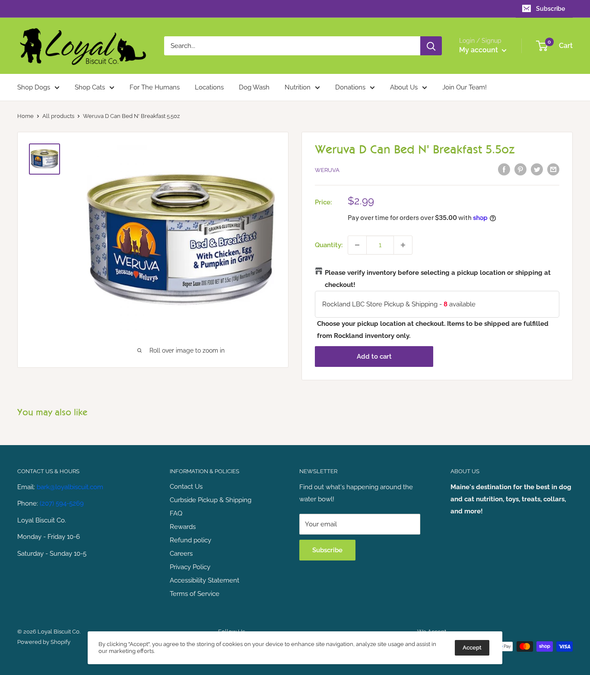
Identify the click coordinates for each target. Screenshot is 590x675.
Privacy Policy (190, 567)
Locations (209, 87)
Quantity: (329, 245)
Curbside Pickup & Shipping (210, 500)
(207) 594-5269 (62, 503)
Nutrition (298, 87)
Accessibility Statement (204, 580)
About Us (404, 87)
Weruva (327, 170)
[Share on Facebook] (504, 169)
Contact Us (186, 486)
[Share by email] (553, 169)
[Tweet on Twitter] (537, 169)
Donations (350, 87)
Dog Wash (254, 87)
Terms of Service (194, 594)
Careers (181, 553)
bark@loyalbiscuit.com (70, 487)
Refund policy (190, 540)
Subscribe (550, 8)
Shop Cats (90, 87)
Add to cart (374, 356)
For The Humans (155, 87)
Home (25, 116)
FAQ (176, 513)
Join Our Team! (464, 87)
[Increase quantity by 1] (403, 245)
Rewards (183, 527)
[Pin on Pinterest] (520, 169)
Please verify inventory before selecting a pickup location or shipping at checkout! (438, 279)
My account (479, 50)
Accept (472, 647)
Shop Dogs (33, 87)
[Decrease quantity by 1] (357, 245)
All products (58, 116)
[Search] (431, 45)
